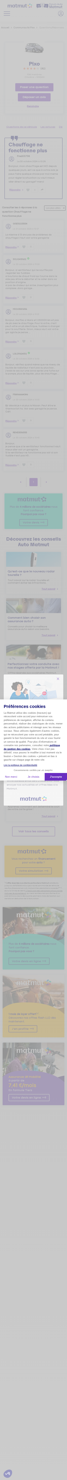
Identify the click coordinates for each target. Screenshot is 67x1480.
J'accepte (56, 776)
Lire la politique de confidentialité (20, 765)
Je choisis (33, 776)
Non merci (11, 776)
